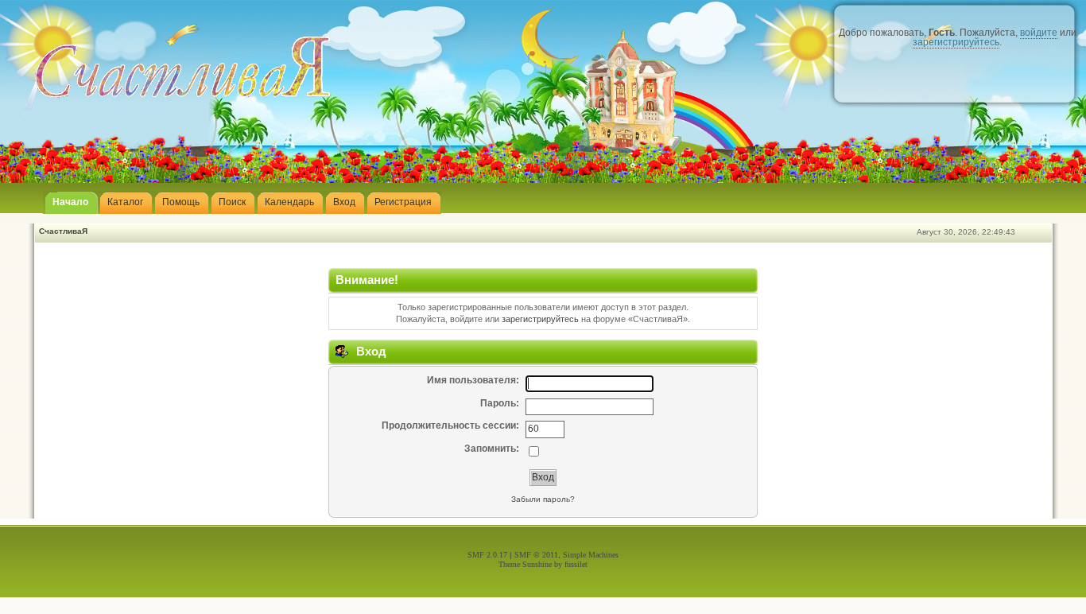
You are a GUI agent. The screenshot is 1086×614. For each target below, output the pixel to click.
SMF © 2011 (536, 554)
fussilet (576, 564)
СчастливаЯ (63, 231)
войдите (1038, 32)
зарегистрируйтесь (956, 42)
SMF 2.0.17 (487, 554)
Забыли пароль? (543, 499)
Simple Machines (591, 554)
